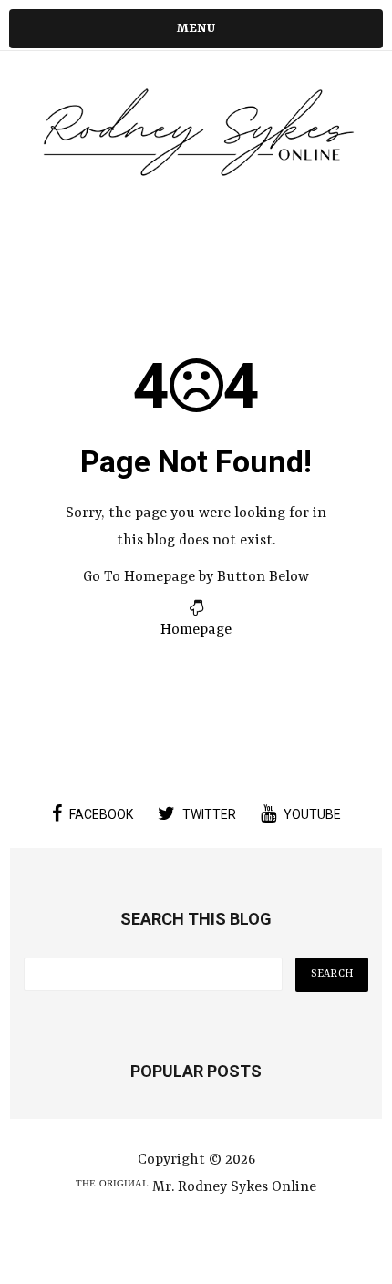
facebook (101, 814)
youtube (312, 814)
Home (196, 210)
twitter (209, 814)
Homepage (196, 630)
